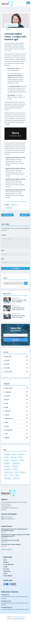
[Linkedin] (12, 584)
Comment (4, 235)
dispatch (7, 415)
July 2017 (7, 360)
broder (6, 403)
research (15, 466)
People (5, 567)
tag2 (11, 475)
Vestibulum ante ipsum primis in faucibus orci (18, 308)
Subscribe (15, 340)
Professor (7, 463)
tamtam (7, 426)
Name (3, 250)
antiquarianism (8, 388)
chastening (7, 411)
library (22, 460)
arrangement (8, 392)
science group (8, 472)
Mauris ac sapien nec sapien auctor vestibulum (19, 301)
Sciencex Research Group (19, 617)
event (20, 457)
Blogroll (7, 400)
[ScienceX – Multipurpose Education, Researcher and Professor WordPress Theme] (7, 3)
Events (5, 574)
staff (16, 472)
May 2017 (7, 364)
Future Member (7, 576)
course (6, 457)
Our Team (6, 569)
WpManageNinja (20, 619)
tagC (16, 475)
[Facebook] (7, 584)
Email (3, 259)
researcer (14, 205)
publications (16, 463)
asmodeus (7, 396)
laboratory (14, 460)
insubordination (9, 418)
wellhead (7, 438)
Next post (24, 215)
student (23, 472)
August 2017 (8, 356)
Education (13, 457)
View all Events (6, 550)
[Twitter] (10, 584)
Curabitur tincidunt (17, 45)
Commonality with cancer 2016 (10, 540)
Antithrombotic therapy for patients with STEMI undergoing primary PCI (15, 535)
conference (21, 454)
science (15, 469)
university (16, 478)
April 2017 (7, 368)
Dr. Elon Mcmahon (8, 564)
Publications (6, 571)
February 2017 (8, 372)
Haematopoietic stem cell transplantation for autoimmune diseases (14, 530)
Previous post (8, 215)
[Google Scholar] (4, 584)
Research (6, 562)
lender (6, 422)
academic (7, 454)
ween (6, 434)
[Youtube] (15, 584)
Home (5, 560)
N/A (9, 29)
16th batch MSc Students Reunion (11, 544)
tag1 (6, 475)
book (13, 454)
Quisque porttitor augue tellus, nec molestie (18, 316)
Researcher (7, 469)
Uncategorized (8, 430)
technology (9, 208)
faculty (7, 460)
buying (6, 407)
